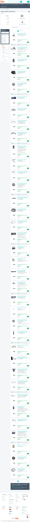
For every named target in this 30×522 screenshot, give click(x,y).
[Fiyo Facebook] (23, 499)
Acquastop (5, 48)
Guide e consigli (11, 495)
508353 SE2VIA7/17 (3, 41)
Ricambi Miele (10, 500)
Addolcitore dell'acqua (5, 49)
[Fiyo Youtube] (24, 499)
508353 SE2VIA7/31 (3, 42)
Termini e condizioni (4, 520)
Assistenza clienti (4, 494)
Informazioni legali (15, 520)
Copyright (9, 521)
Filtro (5, 58)
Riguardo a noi (17, 495)
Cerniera (5, 55)
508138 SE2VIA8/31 (3, 40)
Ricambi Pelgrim (11, 501)
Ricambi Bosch (11, 502)
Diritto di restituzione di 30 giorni (23, 44)
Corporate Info (17, 496)
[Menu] (28, 514)
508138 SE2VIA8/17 (3, 39)
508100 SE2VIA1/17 (3, 37)
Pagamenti (3, 496)
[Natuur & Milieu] (27, 496)
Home (1, 9)
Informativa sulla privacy (9, 520)
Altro (5, 50)
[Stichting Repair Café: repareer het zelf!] (23, 496)
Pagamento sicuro (14, 44)
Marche (2, 4)
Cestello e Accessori (5, 56)
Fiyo (6, 1)
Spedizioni (3, 497)
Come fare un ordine (4, 495)
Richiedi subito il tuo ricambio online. (16, 487)
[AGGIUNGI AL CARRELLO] (28, 42)
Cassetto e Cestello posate (5, 54)
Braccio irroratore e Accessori (5, 52)
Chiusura (5, 57)
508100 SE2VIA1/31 (3, 38)
